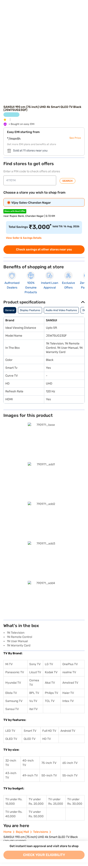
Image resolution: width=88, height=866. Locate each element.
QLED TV (29, 739)
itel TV (33, 709)
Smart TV (30, 731)
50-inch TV (49, 775)
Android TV (67, 731)
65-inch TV (70, 763)
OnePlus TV (70, 664)
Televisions (40, 832)
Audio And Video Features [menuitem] (61, 310)
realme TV (69, 672)
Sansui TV (12, 709)
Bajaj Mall (22, 832)
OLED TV (11, 739)
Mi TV (9, 664)
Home (7, 832)
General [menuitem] (10, 310)
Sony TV (35, 664)
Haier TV (68, 693)
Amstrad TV (70, 683)
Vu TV (33, 701)
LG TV (49, 664)
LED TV (10, 731)
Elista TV (11, 693)
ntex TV (68, 701)
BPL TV (34, 693)
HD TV (46, 739)
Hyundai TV (13, 683)
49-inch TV (30, 775)
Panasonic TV (14, 672)
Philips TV (51, 693)
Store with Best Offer (14, 211)
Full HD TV (49, 731)
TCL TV (49, 701)
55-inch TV (70, 775)
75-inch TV (48, 763)
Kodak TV (51, 672)
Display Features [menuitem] (30, 310)
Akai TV (50, 683)
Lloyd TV (35, 672)
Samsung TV (13, 701)
